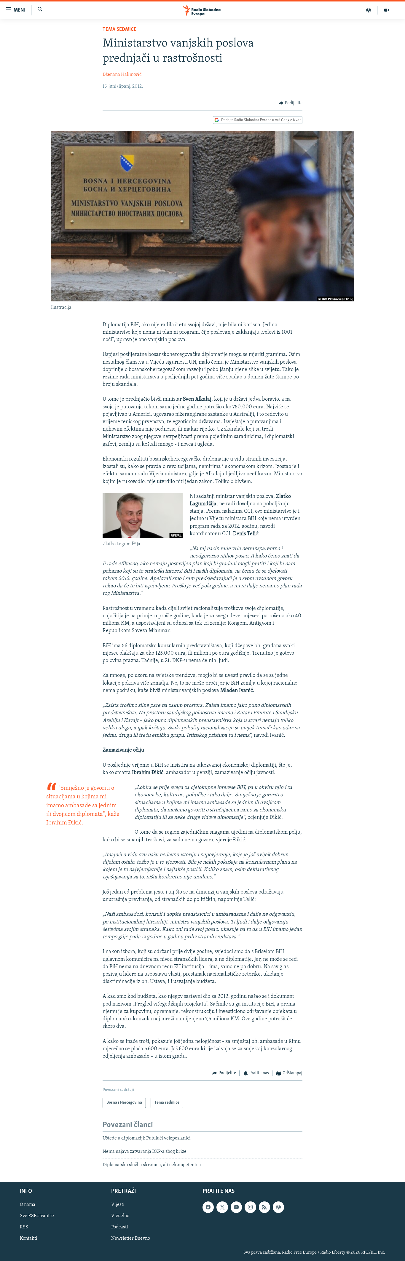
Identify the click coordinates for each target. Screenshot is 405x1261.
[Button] (290, 103)
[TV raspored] (278, 1207)
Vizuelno (120, 1216)
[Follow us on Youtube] (236, 1207)
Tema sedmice (119, 29)
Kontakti (28, 1238)
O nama (27, 1204)
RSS (24, 1227)
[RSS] (264, 1207)
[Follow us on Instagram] (250, 1207)
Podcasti (119, 1227)
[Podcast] (369, 10)
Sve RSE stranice (37, 1216)
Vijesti (118, 1204)
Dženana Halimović (122, 74)
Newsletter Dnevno (130, 1238)
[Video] (387, 10)
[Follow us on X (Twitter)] (222, 1207)
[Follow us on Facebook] (208, 1207)
